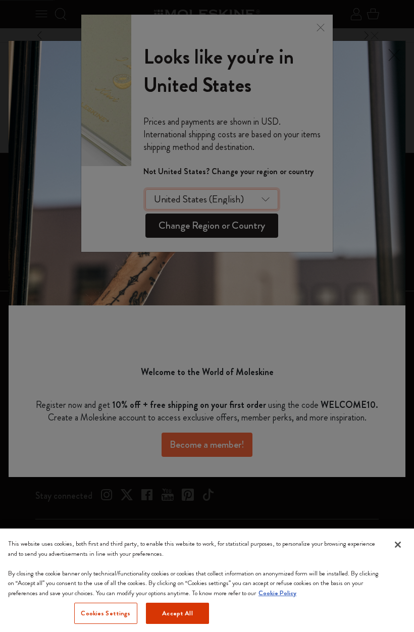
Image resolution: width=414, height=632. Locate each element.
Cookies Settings (105, 613)
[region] (207, 580)
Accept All (177, 613)
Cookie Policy (277, 593)
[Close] (398, 545)
